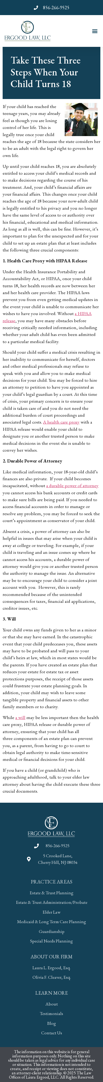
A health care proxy (61, 422)
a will (20, 717)
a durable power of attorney (72, 485)
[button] (94, 30)
